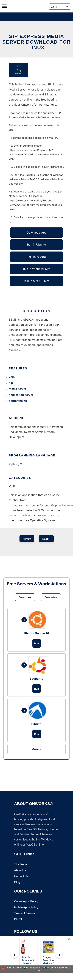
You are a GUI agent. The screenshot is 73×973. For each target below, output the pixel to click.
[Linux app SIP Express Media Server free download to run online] (18, 70)
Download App (37, 232)
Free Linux (25, 597)
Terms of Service (24, 913)
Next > (46, 538)
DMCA (18, 919)
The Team (20, 864)
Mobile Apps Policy (26, 907)
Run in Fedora (36, 256)
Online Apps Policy (26, 901)
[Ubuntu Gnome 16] (38, 620)
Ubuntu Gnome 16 (36, 633)
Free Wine (51, 597)
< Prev (27, 538)
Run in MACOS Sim (36, 281)
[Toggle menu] (4, 6)
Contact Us (21, 876)
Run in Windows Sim (36, 268)
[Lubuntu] (38, 710)
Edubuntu (36, 678)
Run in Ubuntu (36, 244)
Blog (17, 882)
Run (36, 643)
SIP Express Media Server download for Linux (36, 42)
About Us (20, 870)
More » (36, 749)
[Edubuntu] (38, 665)
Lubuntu (36, 724)
